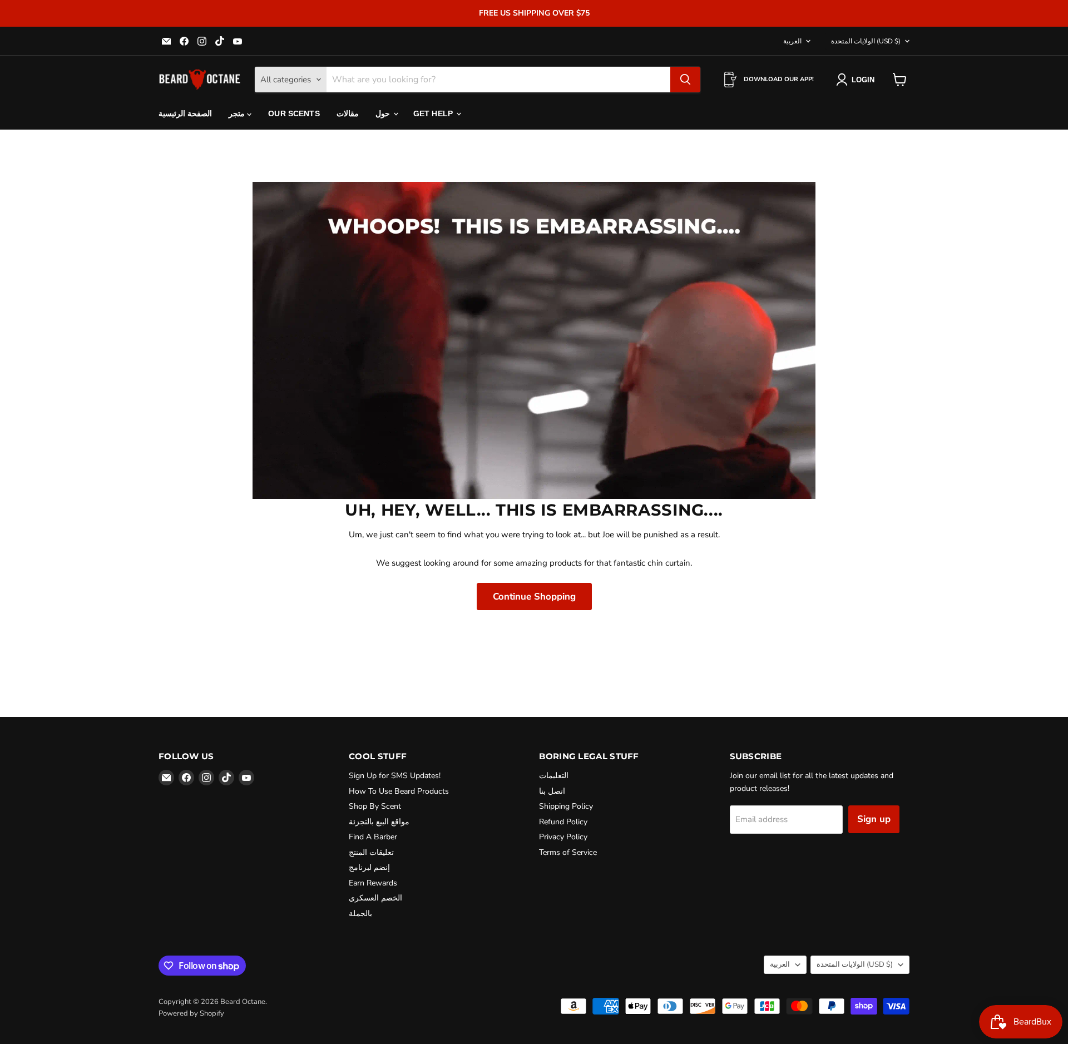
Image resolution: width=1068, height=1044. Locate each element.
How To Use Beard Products (399, 791)
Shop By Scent (375, 806)
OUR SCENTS (293, 113)
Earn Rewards (373, 883)
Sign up (874, 819)
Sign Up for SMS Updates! (395, 775)
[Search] (685, 79)
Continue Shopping (534, 596)
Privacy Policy (563, 837)
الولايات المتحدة (866, 41)
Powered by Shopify (191, 1013)
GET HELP (434, 113)
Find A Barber (373, 837)
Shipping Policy (566, 806)
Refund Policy (563, 822)
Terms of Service (568, 852)
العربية (792, 41)
